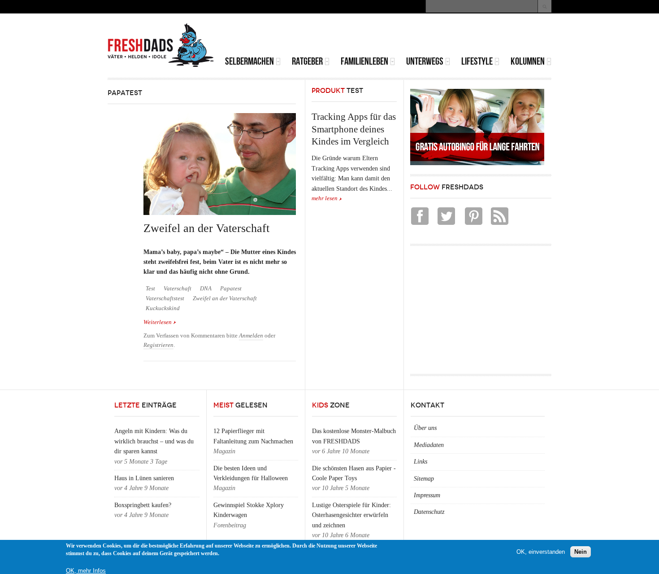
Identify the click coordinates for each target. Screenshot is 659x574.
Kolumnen (528, 61)
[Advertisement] (446, 35)
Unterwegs (424, 61)
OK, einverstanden (540, 551)
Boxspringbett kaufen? (142, 505)
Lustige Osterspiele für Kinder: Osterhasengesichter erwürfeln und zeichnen (351, 515)
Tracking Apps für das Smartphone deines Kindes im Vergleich (354, 129)
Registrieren (158, 345)
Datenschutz (429, 511)
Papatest (231, 288)
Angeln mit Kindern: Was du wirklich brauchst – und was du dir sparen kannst (154, 441)
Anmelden (251, 336)
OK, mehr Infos (86, 570)
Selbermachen (249, 61)
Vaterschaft (177, 288)
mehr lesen (325, 198)
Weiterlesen (159, 322)
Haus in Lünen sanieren (144, 478)
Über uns (425, 428)
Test (150, 288)
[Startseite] (161, 45)
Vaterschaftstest (165, 298)
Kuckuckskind (163, 308)
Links (420, 461)
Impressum (427, 495)
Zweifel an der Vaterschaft (206, 228)
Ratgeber (307, 61)
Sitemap (424, 478)
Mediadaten (429, 445)
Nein (580, 551)
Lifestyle (477, 61)
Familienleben (364, 61)
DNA (206, 288)
